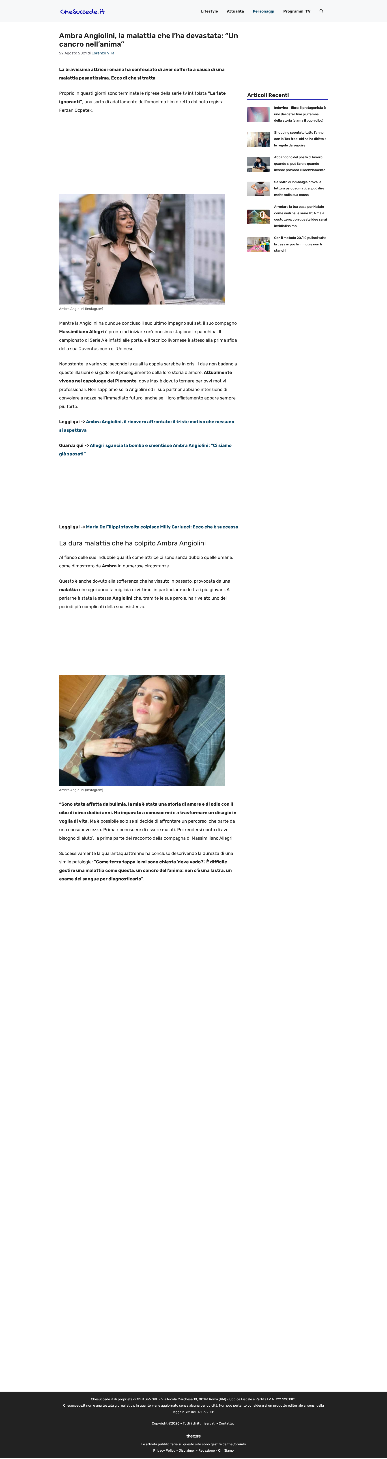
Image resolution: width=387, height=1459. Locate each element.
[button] (321, 11)
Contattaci (227, 1423)
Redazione (206, 1450)
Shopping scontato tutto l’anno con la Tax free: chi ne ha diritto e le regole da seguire (300, 139)
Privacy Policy (164, 1450)
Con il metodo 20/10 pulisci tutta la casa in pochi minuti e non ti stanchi (300, 244)
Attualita (235, 11)
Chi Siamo (226, 1450)
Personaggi (263, 11)
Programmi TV (297, 11)
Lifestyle (209, 11)
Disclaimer (187, 1450)
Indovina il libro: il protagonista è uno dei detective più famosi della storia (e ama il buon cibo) (300, 114)
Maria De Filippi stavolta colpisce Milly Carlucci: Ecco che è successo (162, 527)
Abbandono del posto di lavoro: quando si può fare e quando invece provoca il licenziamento (299, 163)
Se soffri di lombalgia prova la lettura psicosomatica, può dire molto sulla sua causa (299, 188)
